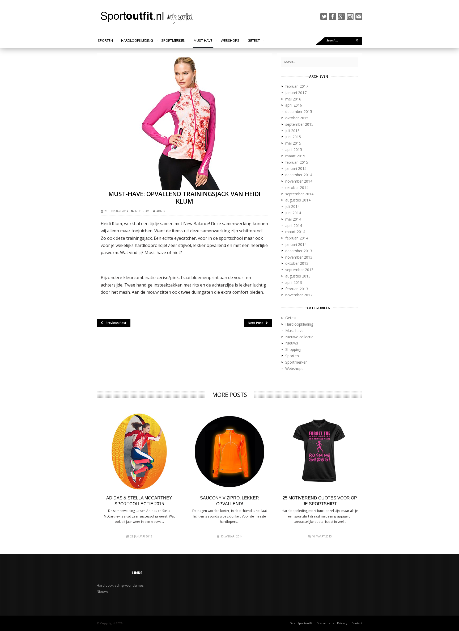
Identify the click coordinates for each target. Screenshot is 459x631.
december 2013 (298, 250)
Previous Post (116, 323)
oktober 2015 (296, 117)
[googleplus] (341, 16)
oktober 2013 (296, 263)
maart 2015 (295, 155)
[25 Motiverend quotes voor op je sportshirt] (320, 451)
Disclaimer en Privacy (332, 623)
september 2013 (299, 269)
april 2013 (293, 282)
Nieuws (291, 343)
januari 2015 (296, 168)
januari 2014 (296, 244)
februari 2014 (296, 238)
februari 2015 (296, 162)
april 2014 (293, 225)
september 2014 (299, 193)
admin (160, 211)
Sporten (105, 40)
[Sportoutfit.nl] (146, 16)
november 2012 (298, 294)
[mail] (358, 16)
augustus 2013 (298, 276)
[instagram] (350, 16)
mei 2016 (293, 99)
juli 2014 (292, 206)
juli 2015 (292, 130)
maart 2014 (295, 231)
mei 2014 (293, 219)
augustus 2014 (298, 200)
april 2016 (293, 105)
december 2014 (298, 174)
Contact (356, 623)
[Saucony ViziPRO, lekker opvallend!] (229, 451)
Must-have (203, 40)
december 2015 (298, 111)
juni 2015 (293, 136)
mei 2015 (293, 143)
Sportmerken (173, 40)
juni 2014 (293, 212)
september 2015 (299, 124)
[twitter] (323, 16)
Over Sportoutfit (301, 623)
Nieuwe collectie (299, 336)
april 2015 (293, 149)
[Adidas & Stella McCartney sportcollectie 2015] (139, 451)
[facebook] (332, 16)
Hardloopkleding (137, 40)
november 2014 (298, 181)
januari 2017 (296, 92)
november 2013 (298, 257)
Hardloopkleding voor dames (120, 585)
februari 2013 (296, 288)
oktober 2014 (296, 187)
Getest (254, 40)
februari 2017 (296, 86)
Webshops (230, 40)
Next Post (255, 323)
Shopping (293, 349)
